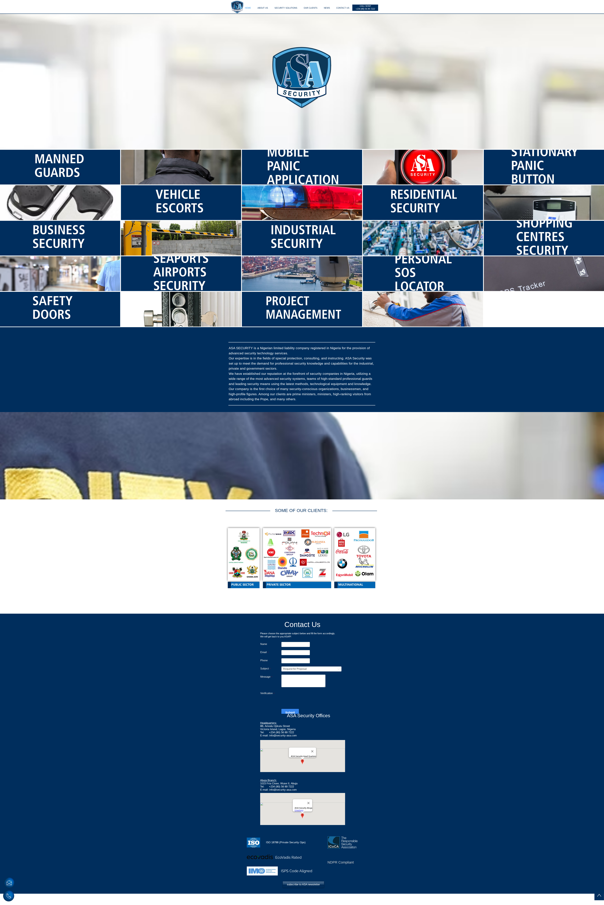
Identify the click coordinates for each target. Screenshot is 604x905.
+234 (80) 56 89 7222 (281, 743)
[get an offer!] (9, 882)
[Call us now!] (8, 896)
